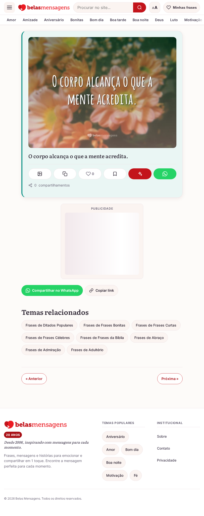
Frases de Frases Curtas (156, 325)
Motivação (114, 475)
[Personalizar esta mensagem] (140, 173)
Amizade (30, 20)
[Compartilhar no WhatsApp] (165, 173)
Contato (163, 448)
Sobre (162, 436)
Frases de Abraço (149, 337)
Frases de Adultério (87, 350)
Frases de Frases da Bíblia (102, 337)
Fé (136, 475)
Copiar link (105, 290)
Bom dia (96, 20)
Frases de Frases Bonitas (104, 325)
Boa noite (141, 20)
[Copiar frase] (65, 173)
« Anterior (34, 378)
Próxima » (169, 378)
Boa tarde (118, 20)
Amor (11, 20)
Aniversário (54, 20)
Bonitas (76, 20)
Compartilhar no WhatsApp (55, 290)
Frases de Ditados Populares (49, 325)
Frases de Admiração (43, 350)
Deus (159, 20)
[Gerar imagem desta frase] (39, 173)
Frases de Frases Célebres (48, 337)
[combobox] (103, 7)
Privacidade (166, 460)
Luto (174, 20)
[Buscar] (139, 7)
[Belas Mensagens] (44, 7)
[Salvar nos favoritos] (115, 173)
